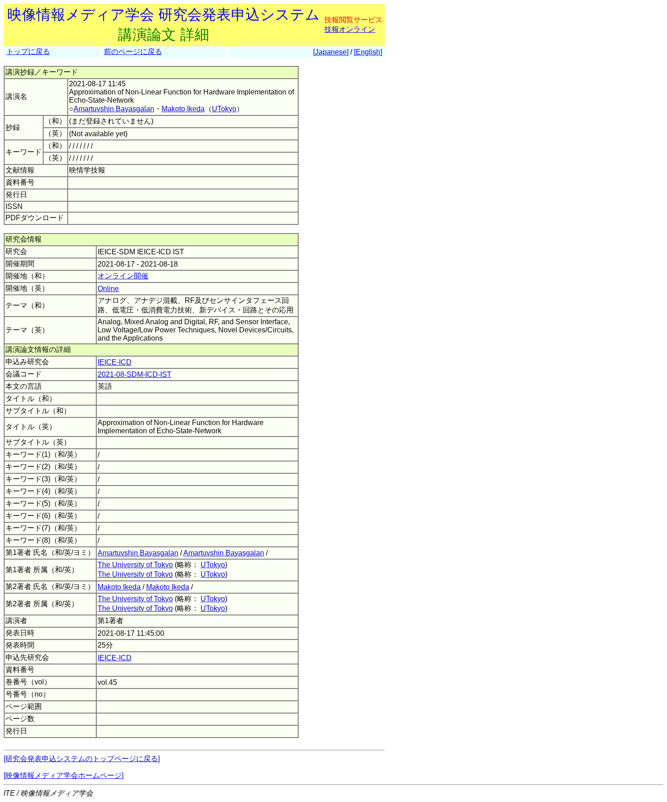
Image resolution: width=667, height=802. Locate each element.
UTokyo (224, 109)
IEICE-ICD (115, 362)
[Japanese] (330, 52)
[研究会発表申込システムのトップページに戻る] (82, 758)
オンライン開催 (123, 276)
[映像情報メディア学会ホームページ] (63, 775)
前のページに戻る (133, 51)
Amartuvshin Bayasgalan (114, 109)
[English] (368, 52)
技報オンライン (349, 29)
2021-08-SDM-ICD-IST (135, 374)
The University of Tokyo (135, 565)
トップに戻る (28, 51)
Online (108, 288)
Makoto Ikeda (183, 109)
